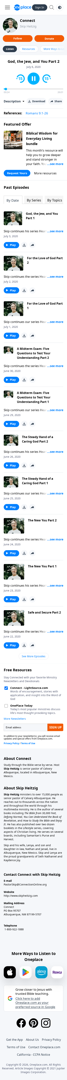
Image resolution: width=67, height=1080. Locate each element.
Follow (17, 38)
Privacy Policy (51, 1040)
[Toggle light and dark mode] (59, 7)
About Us (32, 1040)
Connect (27, 20)
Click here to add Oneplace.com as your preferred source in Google (35, 1002)
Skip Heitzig (28, 26)
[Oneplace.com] (22, 7)
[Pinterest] (33, 1023)
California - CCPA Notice (33, 1055)
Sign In (39, 7)
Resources (28, 49)
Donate (49, 38)
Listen (10, 49)
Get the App (14, 1040)
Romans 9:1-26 (37, 113)
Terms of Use (16, 1047)
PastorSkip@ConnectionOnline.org (25, 884)
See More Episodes (33, 656)
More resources (45, 173)
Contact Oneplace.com (44, 1047)
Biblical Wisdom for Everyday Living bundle (42, 138)
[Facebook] (21, 1023)
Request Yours (17, 173)
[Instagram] (45, 1023)
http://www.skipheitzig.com (21, 895)
